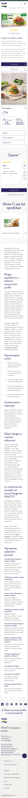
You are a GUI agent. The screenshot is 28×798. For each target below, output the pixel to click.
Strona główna (12, 8)
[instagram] (7, 704)
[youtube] (25, 704)
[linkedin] (16, 704)
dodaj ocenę (14, 190)
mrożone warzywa (11, 347)
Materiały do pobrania (12, 777)
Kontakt (7, 788)
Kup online (14, 64)
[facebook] (2, 704)
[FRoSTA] (4, 5)
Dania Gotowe (21, 8)
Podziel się (14, 69)
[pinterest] (21, 704)
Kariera (6, 770)
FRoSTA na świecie (10, 764)
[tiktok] (11, 704)
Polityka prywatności (11, 774)
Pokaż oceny (15, 33)
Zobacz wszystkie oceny (15, 194)
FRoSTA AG (7, 761)
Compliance (8, 784)
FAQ (5, 781)
